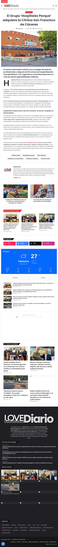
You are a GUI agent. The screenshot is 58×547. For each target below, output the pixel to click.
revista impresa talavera (48, 527)
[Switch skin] (53, 6)
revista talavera (23, 530)
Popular (43, 277)
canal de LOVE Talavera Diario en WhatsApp (43, 173)
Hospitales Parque (32, 142)
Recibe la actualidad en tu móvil (29, 314)
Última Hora (16, 9)
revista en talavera (32, 158)
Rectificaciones (52, 541)
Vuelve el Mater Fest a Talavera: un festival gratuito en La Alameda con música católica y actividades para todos (29, 226)
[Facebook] (16, 178)
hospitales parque (29, 155)
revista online (46, 158)
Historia (29, 525)
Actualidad (10, 9)
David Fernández (5, 525)
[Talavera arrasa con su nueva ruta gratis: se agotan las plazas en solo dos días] (29, 507)
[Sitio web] (14, 178)
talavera (44, 530)
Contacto (19, 541)
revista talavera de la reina (34, 530)
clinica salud (16, 155)
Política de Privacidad (33, 541)
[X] (18, 178)
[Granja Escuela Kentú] (48, 509)
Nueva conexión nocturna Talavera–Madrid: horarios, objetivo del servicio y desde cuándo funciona (46, 226)
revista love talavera (6, 530)
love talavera (42, 155)
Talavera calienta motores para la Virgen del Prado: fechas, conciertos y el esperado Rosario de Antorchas (10, 226)
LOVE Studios (22, 539)
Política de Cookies (43, 541)
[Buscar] (56, 6)
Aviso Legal (24, 541)
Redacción (20, 28)
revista (16, 527)
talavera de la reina (6, 532)
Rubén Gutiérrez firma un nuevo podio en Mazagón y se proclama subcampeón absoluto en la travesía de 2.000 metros (41, 395)
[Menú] (2, 6)
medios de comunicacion (16, 158)
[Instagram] (20, 178)
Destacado (13, 525)
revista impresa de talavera (35, 527)
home (34, 525)
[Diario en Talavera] (11, 5)
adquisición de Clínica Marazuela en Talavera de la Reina (26, 82)
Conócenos (13, 541)
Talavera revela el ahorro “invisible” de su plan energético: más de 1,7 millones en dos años (15, 394)
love (38, 525)
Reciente (15, 277)
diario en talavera (21, 525)
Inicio (5, 9)
